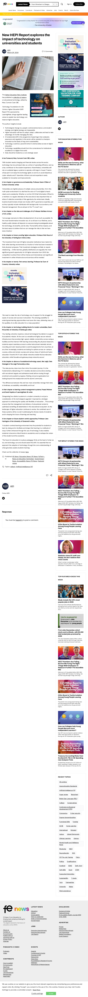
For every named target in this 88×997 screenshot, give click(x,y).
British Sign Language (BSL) (68, 799)
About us (6, 930)
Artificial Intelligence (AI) (24, 467)
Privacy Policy (7, 939)
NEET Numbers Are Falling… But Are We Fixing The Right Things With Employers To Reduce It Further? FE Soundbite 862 (42, 4)
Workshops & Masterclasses (40, 964)
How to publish (8, 963)
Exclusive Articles (64, 911)
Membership (7, 974)
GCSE (61, 826)
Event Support (63, 936)
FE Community (8, 934)
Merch (66, 10)
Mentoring (62, 849)
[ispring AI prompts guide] (14, 302)
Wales (71, 887)
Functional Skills (64, 822)
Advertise (49, 10)
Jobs (55, 10)
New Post (6, 967)
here (27, 452)
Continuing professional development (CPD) (67, 808)
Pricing (61, 927)
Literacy (76, 838)
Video (5, 953)
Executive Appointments (39, 930)
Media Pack (62, 929)
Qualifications (71, 861)
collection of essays (19, 97)
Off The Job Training (66, 857)
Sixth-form (78, 866)
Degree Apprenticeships (67, 817)
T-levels (74, 878)
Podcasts (6, 951)
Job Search (34, 934)
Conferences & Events (38, 953)
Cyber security (75, 813)
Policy (78, 857)
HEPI (8, 50)
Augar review (63, 794)
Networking (34, 957)
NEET (71, 849)
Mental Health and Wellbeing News (69, 844)
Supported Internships (66, 874)
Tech (61, 882)
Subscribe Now (74, 10)
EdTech (33, 913)
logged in (19, 520)
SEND (70, 866)
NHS (73, 853)
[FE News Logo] (8, 4)
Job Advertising (64, 932)
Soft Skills (62, 870)
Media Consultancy (65, 934)
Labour (61, 834)
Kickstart (73, 830)
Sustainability (63, 878)
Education (34, 911)
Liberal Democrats (73, 834)
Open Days (34, 959)
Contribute (29, 10)
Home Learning (71, 826)
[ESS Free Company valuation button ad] (71, 98)
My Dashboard (8, 969)
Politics (61, 861)
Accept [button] (51, 993)
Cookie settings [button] (37, 993)
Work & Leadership (37, 917)
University (62, 887)
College (61, 803)
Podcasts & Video (39, 10)
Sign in (69, 4)
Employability (35, 915)
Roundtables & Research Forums (41, 961)
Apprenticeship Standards (68, 786)
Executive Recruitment (38, 932)
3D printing (63, 782)
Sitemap (6, 941)
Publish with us (8, 936)
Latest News (12, 10)
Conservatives (72, 803)
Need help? (6, 976)
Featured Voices (64, 913)
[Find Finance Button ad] (71, 80)
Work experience (65, 891)
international (63, 830)
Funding (75, 822)
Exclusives (21, 10)
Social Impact (35, 921)
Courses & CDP (36, 955)
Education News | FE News (28, 456)
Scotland (62, 866)
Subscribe (79, 4)
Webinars (34, 963)
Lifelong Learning (65, 838)
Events (61, 10)
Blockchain (74, 794)
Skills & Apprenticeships (39, 919)
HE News (15, 456)
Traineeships (70, 882)
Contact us (6, 932)
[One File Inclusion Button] (14, 283)
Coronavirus (63, 813)
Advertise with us (8, 937)
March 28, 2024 (12, 52)
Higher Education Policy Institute (16, 95)
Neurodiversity (64, 853)
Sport (70, 870)
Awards (33, 951)
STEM (77, 870)
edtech (12, 467)
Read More (36, 990)
